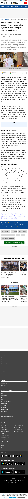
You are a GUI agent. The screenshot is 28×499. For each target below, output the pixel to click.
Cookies (4, 494)
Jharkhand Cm (22, 231)
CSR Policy (10, 482)
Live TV (3, 372)
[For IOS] (19, 472)
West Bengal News (18, 431)
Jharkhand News (5, 431)
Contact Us (3, 357)
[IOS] (20, 0)
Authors (3, 374)
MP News (3, 433)
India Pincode (4, 385)
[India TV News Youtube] (26, 0)
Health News (4, 411)
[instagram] (9, 456)
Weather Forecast (5, 383)
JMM (23, 235)
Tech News (3, 405)
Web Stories (4, 376)
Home (2, 6)
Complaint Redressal (6, 364)
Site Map (6, 480)
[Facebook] (2, 456)
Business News (4, 409)
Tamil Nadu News (5, 437)
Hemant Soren (5, 231)
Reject (21, 497)
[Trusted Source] (12, 73)
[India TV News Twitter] (25, 0)
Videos (7, 6)
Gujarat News (4, 443)
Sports (21, 6)
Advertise (3, 361)
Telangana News (18, 429)
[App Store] (19, 463)
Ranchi (18, 235)
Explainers (3, 407)
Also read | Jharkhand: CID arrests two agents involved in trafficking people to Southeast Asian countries (13, 216)
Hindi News (3, 370)
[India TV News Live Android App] (7, 463)
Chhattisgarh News (5, 441)
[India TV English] (15, 3)
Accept (13, 497)
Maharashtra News (18, 425)
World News (4, 395)
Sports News (4, 403)
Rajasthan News (18, 427)
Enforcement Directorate (8, 238)
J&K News (3, 445)
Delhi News (3, 427)
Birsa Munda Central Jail (8, 235)
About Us (3, 359)
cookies (5, 497)
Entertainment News (6, 401)
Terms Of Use (13, 480)
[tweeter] (6, 456)
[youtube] (13, 456)
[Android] (21, 0)
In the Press (4, 366)
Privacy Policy (21, 480)
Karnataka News (5, 447)
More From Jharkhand (14, 258)
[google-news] (20, 456)
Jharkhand (7, 19)
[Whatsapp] (22, 73)
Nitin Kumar (9, 33)
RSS (19, 482)
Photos (2, 397)
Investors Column (5, 368)
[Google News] (4, 73)
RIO (15, 482)
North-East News (5, 435)
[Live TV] (25, 3)
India (12, 6)
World (16, 6)
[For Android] (7, 472)
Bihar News (3, 425)
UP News (3, 439)
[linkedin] (16, 456)
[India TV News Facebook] (24, 0)
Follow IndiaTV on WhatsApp (13, 242)
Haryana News (4, 429)
